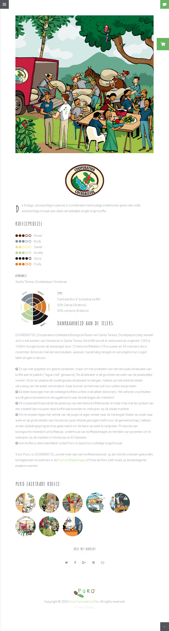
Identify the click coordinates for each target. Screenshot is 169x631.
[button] (163, 44)
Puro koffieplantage (72, 460)
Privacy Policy (84, 607)
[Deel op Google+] (84, 562)
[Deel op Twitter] (66, 562)
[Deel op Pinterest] (93, 562)
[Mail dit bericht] (102, 562)
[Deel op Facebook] (75, 562)
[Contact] (164, 4)
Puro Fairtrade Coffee (84, 601)
